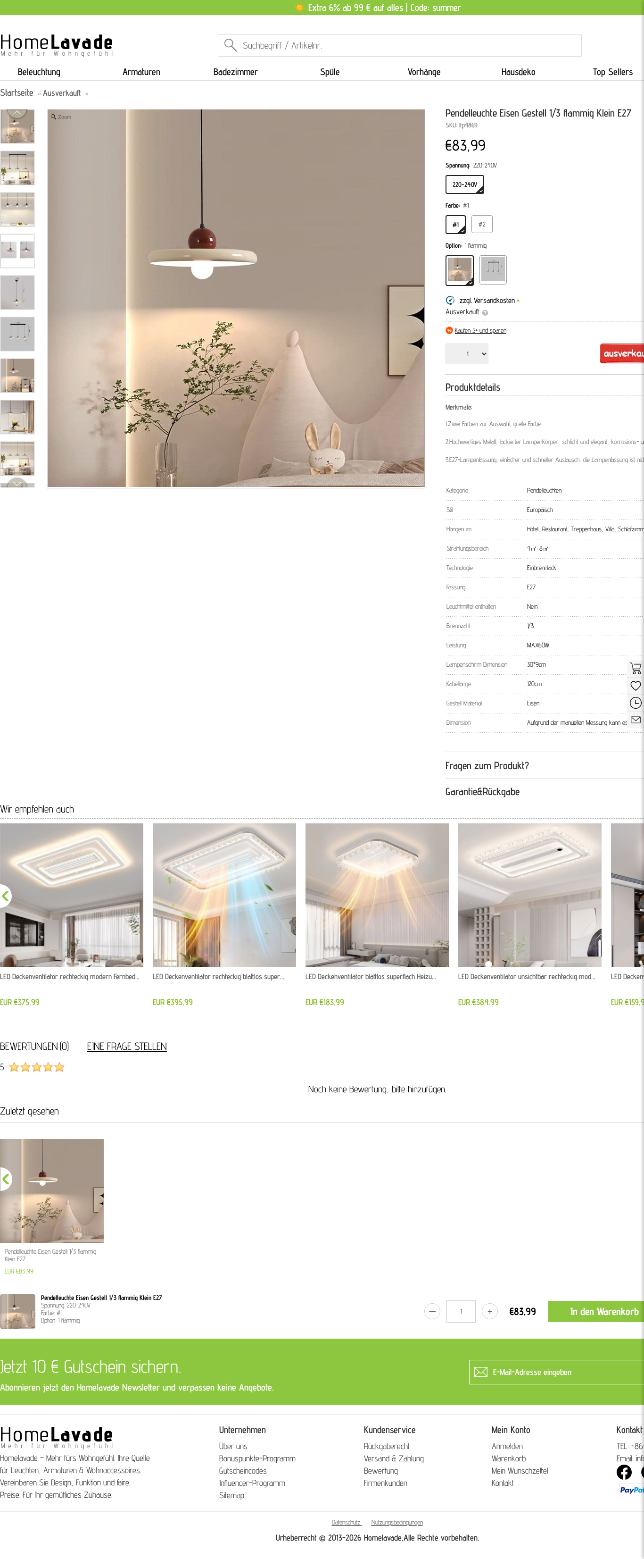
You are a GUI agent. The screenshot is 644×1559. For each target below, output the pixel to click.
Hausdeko (519, 71)
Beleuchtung (39, 71)
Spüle (330, 71)
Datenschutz (346, 1522)
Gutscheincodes (243, 1470)
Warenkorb (509, 1458)
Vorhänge (424, 71)
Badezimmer (236, 71)
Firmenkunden (385, 1483)
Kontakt (503, 1483)
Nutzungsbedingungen (397, 1522)
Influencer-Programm (252, 1483)
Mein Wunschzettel (520, 1470)
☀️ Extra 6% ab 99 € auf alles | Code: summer (377, 7)
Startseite (16, 92)
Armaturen (141, 71)
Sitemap (231, 1495)
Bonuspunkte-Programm (257, 1458)
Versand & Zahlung (394, 1458)
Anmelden (507, 1446)
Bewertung (381, 1470)
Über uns (233, 1446)
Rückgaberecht (387, 1446)
